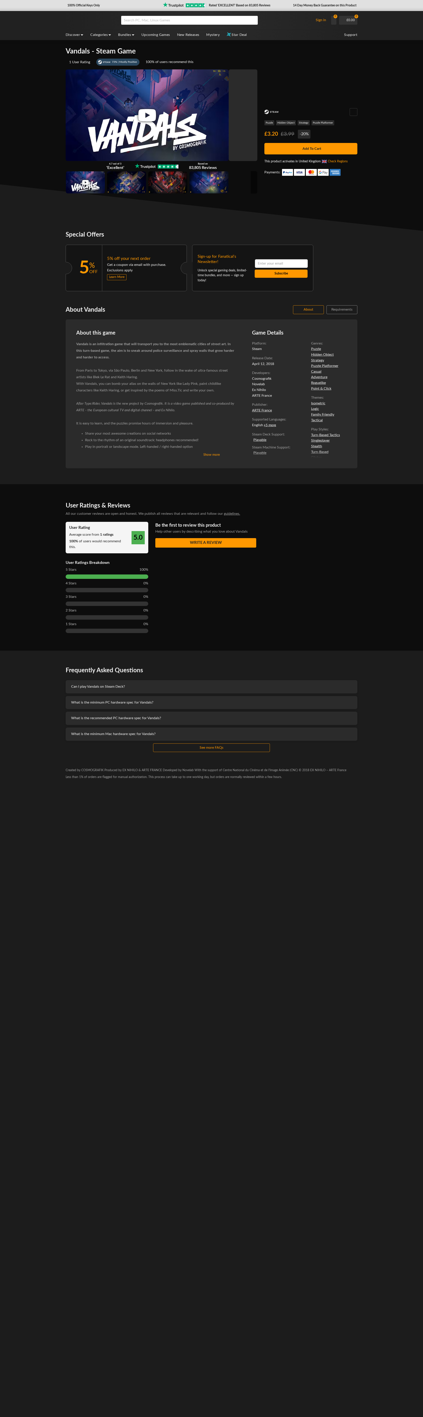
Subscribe (281, 273)
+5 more (270, 425)
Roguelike (318, 383)
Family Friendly (322, 414)
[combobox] (216, 20)
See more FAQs (211, 747)
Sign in (321, 20)
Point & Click (321, 388)
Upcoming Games (155, 35)
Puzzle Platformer (323, 122)
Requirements (341, 309)
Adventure (319, 377)
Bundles (124, 35)
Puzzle (269, 122)
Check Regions (338, 161)
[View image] (85, 182)
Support (350, 35)
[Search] (253, 20)
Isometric (318, 403)
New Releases (188, 35)
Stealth (316, 446)
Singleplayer (320, 440)
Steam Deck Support (268, 434)
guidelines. (232, 513)
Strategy (303, 122)
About (308, 309)
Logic (315, 409)
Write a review (206, 543)
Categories (99, 35)
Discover (73, 35)
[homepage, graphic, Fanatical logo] (90, 20)
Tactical (317, 420)
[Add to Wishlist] (353, 112)
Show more (211, 454)
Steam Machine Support (270, 447)
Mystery (213, 35)
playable (259, 440)
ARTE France (262, 410)
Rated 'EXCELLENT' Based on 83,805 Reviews (239, 5)
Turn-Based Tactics (325, 435)
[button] (83, 5)
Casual (316, 371)
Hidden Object (286, 122)
